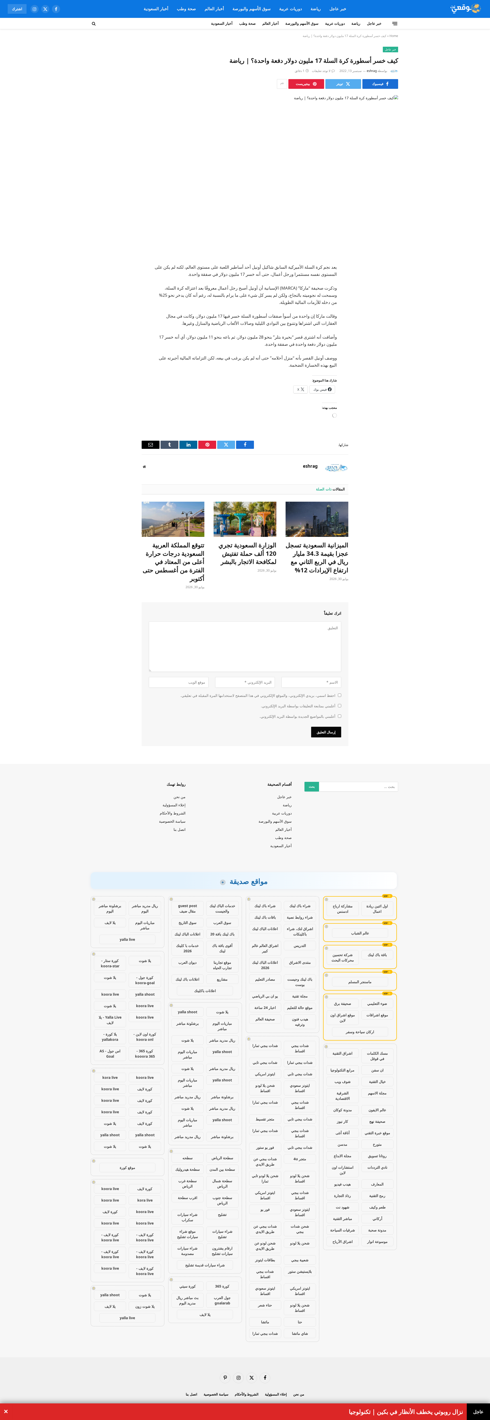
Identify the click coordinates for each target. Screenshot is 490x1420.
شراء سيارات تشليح (222, 1234)
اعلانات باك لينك (187, 979)
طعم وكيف (377, 1207)
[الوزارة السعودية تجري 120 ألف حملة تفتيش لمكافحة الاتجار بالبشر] (245, 519)
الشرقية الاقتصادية (342, 1096)
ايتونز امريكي (265, 1073)
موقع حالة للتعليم (300, 1007)
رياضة (316, 8)
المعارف (377, 1184)
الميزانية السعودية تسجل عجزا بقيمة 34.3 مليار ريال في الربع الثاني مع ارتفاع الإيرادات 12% (317, 557)
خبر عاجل (337, 8)
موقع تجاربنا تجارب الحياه (222, 965)
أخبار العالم (214, 8)
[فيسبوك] (389, 267)
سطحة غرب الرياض (187, 1183)
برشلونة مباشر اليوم (110, 908)
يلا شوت (222, 1011)
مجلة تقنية (300, 996)
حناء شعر (265, 1305)
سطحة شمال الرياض (222, 1183)
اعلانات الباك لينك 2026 (265, 965)
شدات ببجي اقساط (300, 1048)
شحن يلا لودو (300, 1243)
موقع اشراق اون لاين (342, 1017)
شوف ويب (343, 1081)
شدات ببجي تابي (265, 1062)
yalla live (127, 939)
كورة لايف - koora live (145, 1237)
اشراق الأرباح (343, 1241)
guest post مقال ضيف (187, 908)
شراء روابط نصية (300, 917)
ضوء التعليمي (377, 1003)
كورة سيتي (187, 1286)
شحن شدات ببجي (300, 1229)
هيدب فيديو (342, 1184)
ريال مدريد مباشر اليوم (145, 908)
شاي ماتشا (300, 1333)
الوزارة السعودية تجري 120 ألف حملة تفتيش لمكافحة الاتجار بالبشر (247, 553)
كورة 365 (222, 1286)
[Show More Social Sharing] (282, 84)
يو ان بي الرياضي (265, 996)
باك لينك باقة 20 (222, 934)
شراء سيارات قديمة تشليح (205, 1265)
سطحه (187, 1157)
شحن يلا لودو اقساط (265, 1088)
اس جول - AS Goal (110, 1053)
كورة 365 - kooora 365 (145, 1053)
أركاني (377, 1218)
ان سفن (377, 1070)
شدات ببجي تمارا (265, 1045)
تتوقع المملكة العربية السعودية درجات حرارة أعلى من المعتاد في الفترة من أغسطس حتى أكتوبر (173, 562)
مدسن (342, 1144)
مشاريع (222, 979)
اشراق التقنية (342, 1053)
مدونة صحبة (377, 1230)
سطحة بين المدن (222, 1169)
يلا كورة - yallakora (110, 1037)
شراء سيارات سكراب (187, 1217)
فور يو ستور (265, 1147)
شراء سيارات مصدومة (187, 1251)
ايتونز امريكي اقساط (265, 1195)
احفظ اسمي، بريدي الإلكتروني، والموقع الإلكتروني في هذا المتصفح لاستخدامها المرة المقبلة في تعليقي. (257, 695)
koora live (110, 994)
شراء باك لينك (300, 905)
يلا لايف (205, 1314)
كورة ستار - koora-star (110, 963)
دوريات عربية (290, 8)
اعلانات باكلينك (205, 990)
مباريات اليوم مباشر (222, 1026)
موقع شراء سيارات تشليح (187, 1234)
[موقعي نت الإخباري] (464, 9)
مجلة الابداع (342, 1155)
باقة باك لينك (377, 954)
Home (393, 36)
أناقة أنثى (343, 1132)
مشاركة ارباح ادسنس (343, 909)
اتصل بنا (180, 829)
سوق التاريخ (188, 922)
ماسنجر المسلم (360, 981)
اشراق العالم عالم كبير (265, 948)
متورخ (377, 1144)
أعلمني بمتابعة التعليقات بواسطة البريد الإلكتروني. (298, 705)
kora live (110, 1077)
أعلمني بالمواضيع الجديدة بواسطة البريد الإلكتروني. (297, 716)
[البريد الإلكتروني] (389, 319)
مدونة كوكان (342, 1109)
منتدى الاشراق (300, 962)
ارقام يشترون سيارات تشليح (222, 1251)
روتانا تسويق (377, 1155)
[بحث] (94, 23)
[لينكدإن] (389, 293)
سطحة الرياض (222, 1157)
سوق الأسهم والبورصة (251, 8)
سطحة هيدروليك (187, 1169)
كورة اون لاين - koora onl (144, 1037)
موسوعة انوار (377, 1241)
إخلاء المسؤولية (174, 804)
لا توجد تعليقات (321, 71)
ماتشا (265, 1321)
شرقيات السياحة (342, 1230)
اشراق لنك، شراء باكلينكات (300, 931)
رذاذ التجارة (342, 1195)
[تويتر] (389, 280)
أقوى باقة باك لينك (222, 948)
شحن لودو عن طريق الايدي (265, 1246)
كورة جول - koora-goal (145, 980)
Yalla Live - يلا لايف (110, 1020)
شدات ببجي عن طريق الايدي (265, 1161)
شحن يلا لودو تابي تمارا (265, 1178)
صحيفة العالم (265, 1019)
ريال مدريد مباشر (222, 1040)
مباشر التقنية (342, 1218)
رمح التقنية (377, 1195)
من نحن (180, 796)
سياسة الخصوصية (172, 821)
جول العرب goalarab (222, 1300)
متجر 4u (299, 1158)
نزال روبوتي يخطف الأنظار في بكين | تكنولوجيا (406, 1412)
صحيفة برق (342, 1003)
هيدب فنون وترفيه (300, 1022)
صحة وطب (186, 8)
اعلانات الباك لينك (265, 928)
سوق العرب (222, 922)
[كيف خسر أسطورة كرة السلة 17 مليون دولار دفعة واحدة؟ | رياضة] (245, 168)
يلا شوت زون (145, 1306)
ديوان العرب (187, 962)
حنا (300, 1321)
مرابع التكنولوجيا (342, 1070)
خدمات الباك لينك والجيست (222, 908)
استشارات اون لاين (342, 1170)
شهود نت (342, 1207)
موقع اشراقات (377, 1014)
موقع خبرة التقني (377, 1132)
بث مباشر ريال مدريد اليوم (187, 1300)
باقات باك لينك (265, 917)
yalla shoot (187, 1011)
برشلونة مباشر (187, 1023)
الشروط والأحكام (173, 813)
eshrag (372, 71)
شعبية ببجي (300, 1259)
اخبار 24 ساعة (265, 1007)
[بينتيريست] (389, 306)
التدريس (300, 945)
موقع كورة (127, 1167)
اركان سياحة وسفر (360, 1031)
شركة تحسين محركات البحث (343, 957)
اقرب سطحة (187, 1197)
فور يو (265, 1209)
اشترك (17, 8)
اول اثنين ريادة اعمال (377, 909)
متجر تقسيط (265, 1119)
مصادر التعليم (265, 979)
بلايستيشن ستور (300, 1271)
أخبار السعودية (156, 8)
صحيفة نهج (377, 1121)
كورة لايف (144, 1088)
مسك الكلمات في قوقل (377, 1056)
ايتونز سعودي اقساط (300, 1088)
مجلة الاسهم (377, 1093)
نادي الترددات (377, 1167)
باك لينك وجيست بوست (299, 982)
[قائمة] (394, 23)
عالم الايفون (377, 1109)
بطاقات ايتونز (265, 1259)
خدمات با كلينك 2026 (187, 948)
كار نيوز (342, 1121)
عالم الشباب (360, 933)
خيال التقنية (377, 1081)
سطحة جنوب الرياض (222, 1200)
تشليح (222, 1214)
